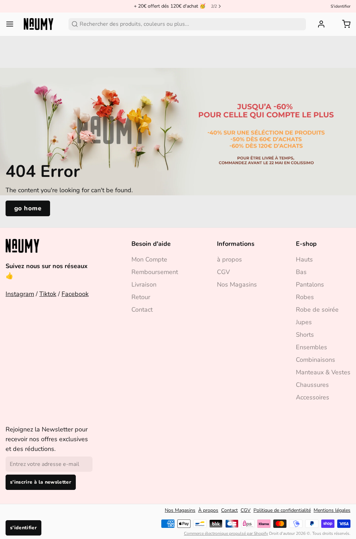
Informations (235, 244)
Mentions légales (332, 510)
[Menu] (12, 24)
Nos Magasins (237, 284)
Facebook (75, 294)
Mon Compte (149, 259)
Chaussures (312, 385)
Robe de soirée (317, 309)
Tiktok (47, 294)
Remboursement (154, 272)
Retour (140, 297)
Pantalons (310, 284)
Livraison (143, 284)
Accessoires (312, 397)
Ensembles (311, 347)
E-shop (306, 244)
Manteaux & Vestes (323, 372)
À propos (208, 510)
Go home (27, 208)
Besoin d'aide (151, 244)
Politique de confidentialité (282, 510)
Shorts (305, 334)
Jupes (304, 322)
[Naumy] (38, 24)
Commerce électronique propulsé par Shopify (226, 533)
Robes (305, 297)
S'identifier (340, 6)
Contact (142, 309)
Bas (301, 272)
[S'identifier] (318, 24)
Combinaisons (315, 360)
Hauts (304, 259)
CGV (223, 272)
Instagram (20, 294)
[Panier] (343, 24)
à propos (229, 259)
